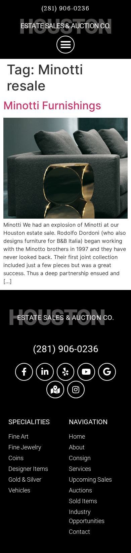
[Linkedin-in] (45, 372)
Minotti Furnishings (52, 105)
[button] (65, 45)
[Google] (107, 372)
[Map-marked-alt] (55, 390)
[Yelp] (66, 372)
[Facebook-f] (24, 372)
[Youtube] (86, 372)
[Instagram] (76, 390)
